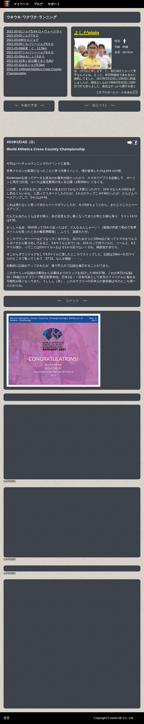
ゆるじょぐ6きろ (26, 56)
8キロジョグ (23, 39)
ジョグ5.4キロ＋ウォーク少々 (34, 31)
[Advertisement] (72, 123)
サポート (54, 4)
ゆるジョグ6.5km (26, 64)
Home (7, 3)
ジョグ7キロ (23, 35)
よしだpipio (86, 32)
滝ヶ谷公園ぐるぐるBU (30, 60)
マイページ (21, 4)
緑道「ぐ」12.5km (27, 48)
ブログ (38, 4)
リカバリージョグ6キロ (30, 44)
